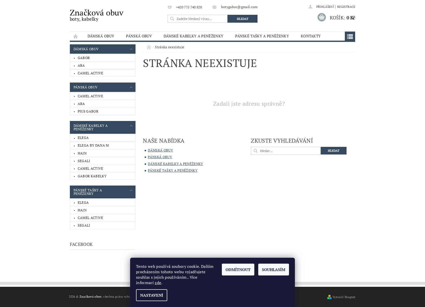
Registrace (346, 7)
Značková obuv (96, 14)
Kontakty (311, 36)
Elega (83, 137)
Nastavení (151, 295)
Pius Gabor (88, 111)
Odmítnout (238, 269)
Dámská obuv (101, 36)
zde (158, 282)
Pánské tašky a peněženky (262, 36)
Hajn (82, 153)
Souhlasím (273, 269)
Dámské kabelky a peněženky (193, 36)
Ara (81, 65)
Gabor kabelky (92, 176)
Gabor (84, 57)
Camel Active (90, 73)
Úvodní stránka (76, 36)
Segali (84, 160)
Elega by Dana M (93, 145)
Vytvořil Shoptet (344, 297)
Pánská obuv (139, 36)
